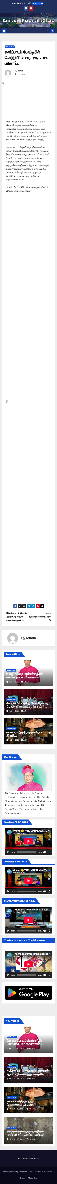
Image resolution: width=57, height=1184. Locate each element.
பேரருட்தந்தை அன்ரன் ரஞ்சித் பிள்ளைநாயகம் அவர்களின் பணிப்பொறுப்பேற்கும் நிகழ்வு (24, 677)
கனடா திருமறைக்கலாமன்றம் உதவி (40, 615)
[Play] (8, 852)
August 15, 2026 (17, 1048)
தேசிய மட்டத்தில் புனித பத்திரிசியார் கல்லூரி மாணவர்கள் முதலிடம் (16, 616)
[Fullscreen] (48, 852)
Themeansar (48, 1172)
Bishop (23, 1178)
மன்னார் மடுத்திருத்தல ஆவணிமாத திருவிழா (28, 733)
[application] (28, 841)
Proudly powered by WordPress (15, 1172)
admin (20, 71)
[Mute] (44, 852)
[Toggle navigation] (27, 31)
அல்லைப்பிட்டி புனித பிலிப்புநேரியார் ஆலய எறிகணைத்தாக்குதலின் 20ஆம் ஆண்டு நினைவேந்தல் (27, 706)
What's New (9, 46)
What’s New (32, 1178)
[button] (48, 31)
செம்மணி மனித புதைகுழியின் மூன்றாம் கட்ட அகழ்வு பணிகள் (25, 1133)
